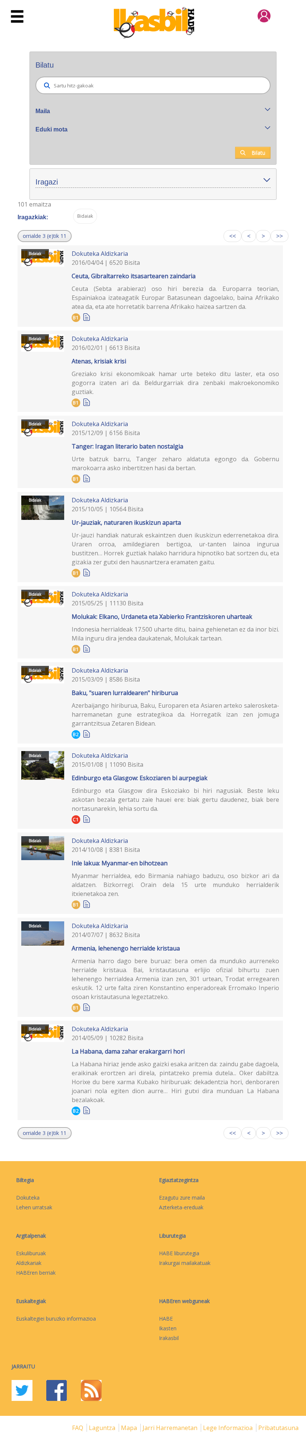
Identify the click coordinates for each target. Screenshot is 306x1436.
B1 (76, 317)
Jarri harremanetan (171, 1428)
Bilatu (258, 152)
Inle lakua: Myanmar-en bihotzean (120, 863)
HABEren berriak (36, 1272)
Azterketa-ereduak (181, 1207)
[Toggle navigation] (17, 16)
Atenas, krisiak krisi (99, 361)
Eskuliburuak (31, 1253)
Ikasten (168, 1328)
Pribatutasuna (278, 1428)
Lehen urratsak (34, 1207)
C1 (76, 819)
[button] (45, 236)
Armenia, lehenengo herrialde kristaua (126, 948)
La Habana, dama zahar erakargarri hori (128, 1051)
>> (279, 236)
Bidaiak (35, 253)
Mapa (129, 1428)
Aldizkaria (114, 253)
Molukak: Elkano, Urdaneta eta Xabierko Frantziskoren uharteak (162, 616)
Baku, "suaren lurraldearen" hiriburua (125, 693)
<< (232, 236)
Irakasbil (169, 1338)
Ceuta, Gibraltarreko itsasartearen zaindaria (134, 276)
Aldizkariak (28, 1262)
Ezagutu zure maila (182, 1197)
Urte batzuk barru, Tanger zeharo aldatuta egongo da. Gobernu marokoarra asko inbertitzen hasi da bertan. (175, 463)
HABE (166, 1318)
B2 (76, 734)
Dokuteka (85, 253)
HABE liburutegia (179, 1253)
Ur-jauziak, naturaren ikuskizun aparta (126, 522)
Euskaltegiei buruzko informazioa (56, 1318)
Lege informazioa (228, 1428)
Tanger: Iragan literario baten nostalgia (127, 446)
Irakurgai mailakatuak (184, 1262)
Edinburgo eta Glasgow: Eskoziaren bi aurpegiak (139, 778)
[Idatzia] (86, 316)
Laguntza (103, 1428)
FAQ (78, 1428)
